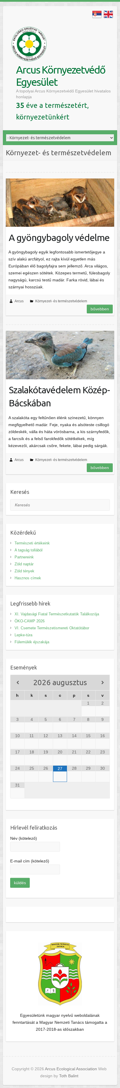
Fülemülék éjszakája (32, 642)
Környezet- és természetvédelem (61, 301)
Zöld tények (24, 571)
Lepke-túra (23, 635)
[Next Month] (103, 682)
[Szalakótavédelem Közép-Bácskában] (60, 355)
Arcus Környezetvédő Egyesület (60, 76)
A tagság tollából (29, 550)
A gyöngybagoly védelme (59, 237)
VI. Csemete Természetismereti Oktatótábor (52, 628)
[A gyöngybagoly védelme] (60, 202)
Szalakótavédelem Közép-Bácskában (59, 396)
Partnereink (24, 557)
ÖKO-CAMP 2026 (30, 621)
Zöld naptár (24, 564)
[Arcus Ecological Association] (29, 45)
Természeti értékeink (32, 543)
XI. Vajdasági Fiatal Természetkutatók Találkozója (57, 614)
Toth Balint (68, 1075)
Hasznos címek (28, 578)
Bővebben (100, 309)
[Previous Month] (17, 682)
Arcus (19, 301)
